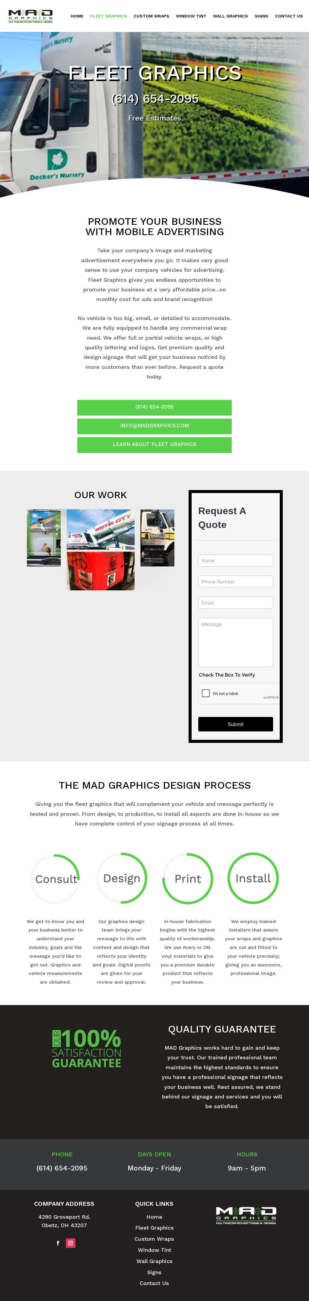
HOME (77, 16)
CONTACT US (289, 16)
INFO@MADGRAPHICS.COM (154, 426)
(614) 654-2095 (155, 99)
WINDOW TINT (191, 16)
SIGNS (261, 16)
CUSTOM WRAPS (151, 16)
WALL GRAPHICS (230, 16)
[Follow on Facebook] (58, 1243)
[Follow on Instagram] (70, 1243)
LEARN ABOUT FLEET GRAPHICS (154, 444)
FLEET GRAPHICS (108, 16)
